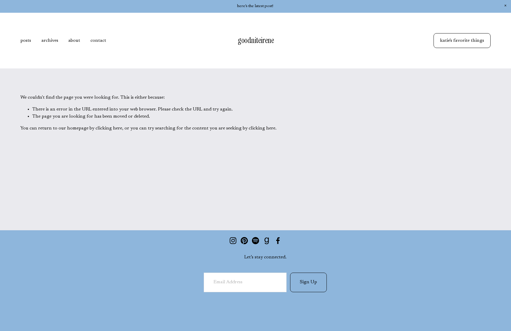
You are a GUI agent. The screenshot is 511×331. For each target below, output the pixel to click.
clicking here (109, 128)
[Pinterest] (244, 240)
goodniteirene (256, 40)
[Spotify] (255, 240)
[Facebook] (278, 240)
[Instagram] (233, 240)
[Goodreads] (266, 240)
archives (49, 40)
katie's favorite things (462, 40)
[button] (505, 6)
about (74, 40)
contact (98, 40)
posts (25, 40)
